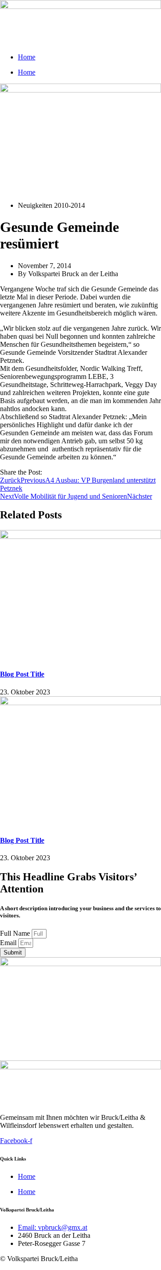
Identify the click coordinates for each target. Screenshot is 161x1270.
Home (26, 57)
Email (9, 942)
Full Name (16, 933)
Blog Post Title (22, 674)
